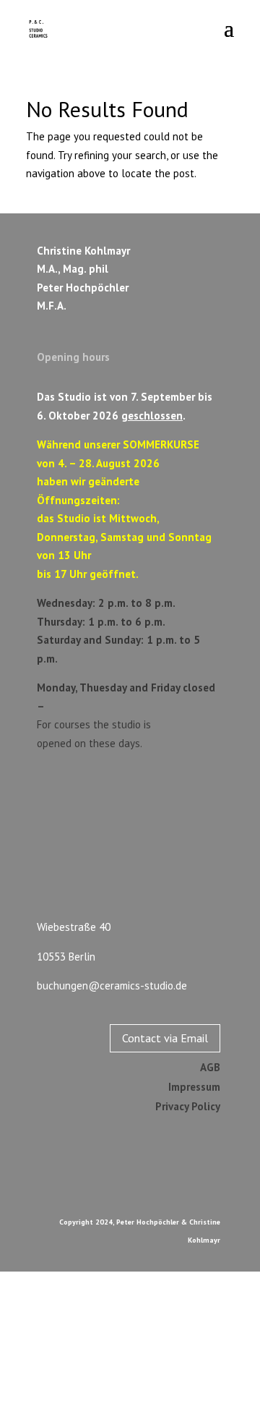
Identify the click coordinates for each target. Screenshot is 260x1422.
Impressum (194, 1087)
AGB (210, 1067)
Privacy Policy (187, 1106)
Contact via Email (165, 1038)
